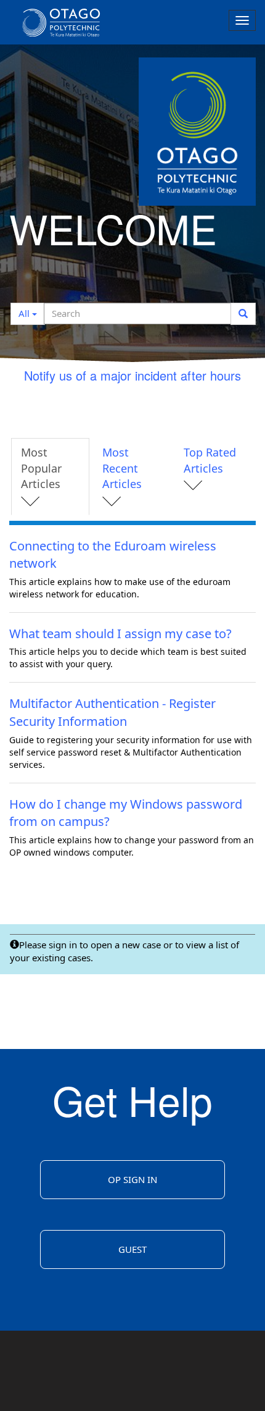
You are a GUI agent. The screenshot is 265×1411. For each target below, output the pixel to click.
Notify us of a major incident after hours (132, 375)
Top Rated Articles (210, 460)
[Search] (243, 314)
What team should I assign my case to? (120, 633)
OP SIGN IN (132, 1179)
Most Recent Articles (122, 468)
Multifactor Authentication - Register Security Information (112, 712)
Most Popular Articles (41, 468)
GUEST (132, 1249)
